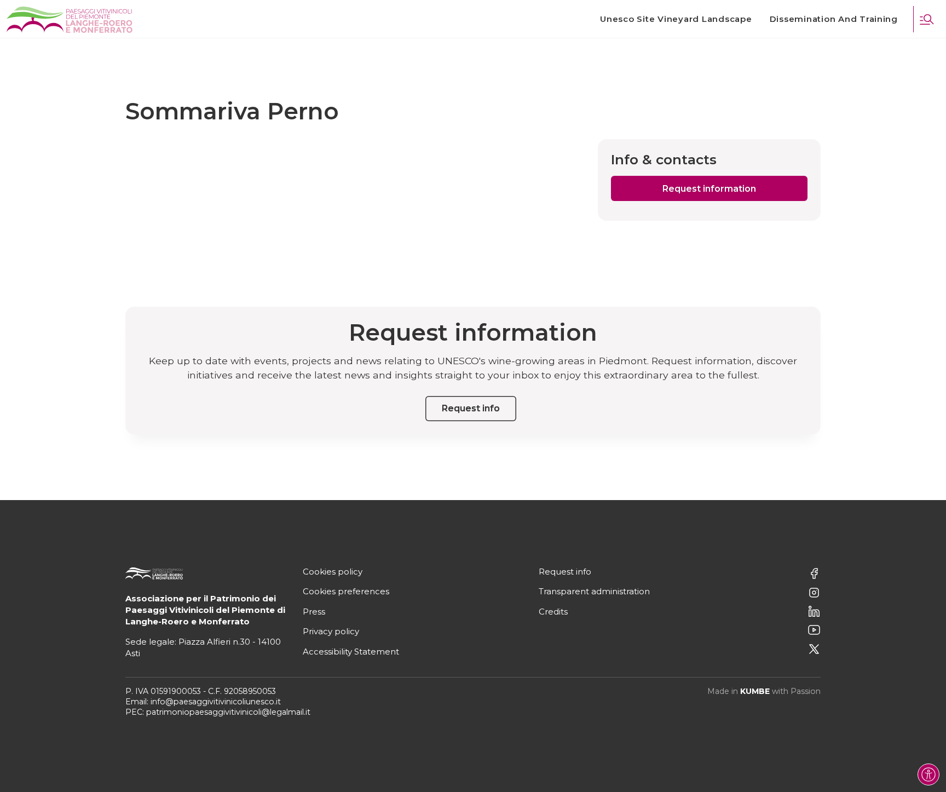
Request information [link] (709, 188)
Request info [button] (471, 408)
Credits (553, 611)
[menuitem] (675, 19)
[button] (926, 19)
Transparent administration (594, 591)
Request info (565, 571)
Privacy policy (331, 631)
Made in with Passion (764, 691)
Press (314, 611)
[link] (675, 19)
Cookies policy (332, 571)
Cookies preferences (346, 591)
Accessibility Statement (351, 651)
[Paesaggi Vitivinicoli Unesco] (69, 20)
